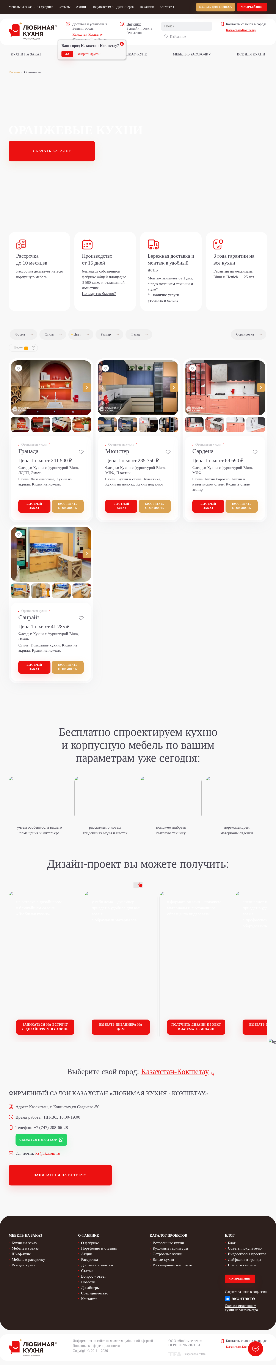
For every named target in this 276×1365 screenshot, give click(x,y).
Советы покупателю (245, 1248)
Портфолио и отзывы (99, 1248)
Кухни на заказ (26, 54)
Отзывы (65, 7)
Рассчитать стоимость (67, 506)
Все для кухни (251, 54)
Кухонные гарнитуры (170, 1248)
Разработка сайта (194, 1354)
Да (67, 53)
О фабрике (45, 7)
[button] (87, 387)
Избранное (178, 36)
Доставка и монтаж (97, 1265)
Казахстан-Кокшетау (87, 34)
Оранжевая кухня (34, 444)
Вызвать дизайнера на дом (120, 1027)
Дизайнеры (90, 1287)
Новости (88, 1282)
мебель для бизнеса (215, 6)
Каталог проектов (168, 1235)
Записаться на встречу (60, 1175)
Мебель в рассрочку (192, 54)
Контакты (167, 7)
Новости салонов (242, 1265)
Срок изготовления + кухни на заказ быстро (241, 1308)
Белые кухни (163, 1259)
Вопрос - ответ (93, 1276)
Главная (14, 72)
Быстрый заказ (34, 506)
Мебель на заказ (20, 7)
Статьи (87, 1271)
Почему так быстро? (99, 293)
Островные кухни (167, 1254)
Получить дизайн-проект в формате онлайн (196, 1027)
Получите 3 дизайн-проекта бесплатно (139, 28)
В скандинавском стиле (172, 1265)
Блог (231, 1243)
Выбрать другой (88, 54)
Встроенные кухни (168, 1243)
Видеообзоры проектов (247, 1254)
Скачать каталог (52, 151)
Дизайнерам (125, 7)
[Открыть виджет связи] (255, 1348)
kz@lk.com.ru (47, 1153)
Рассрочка (89, 1259)
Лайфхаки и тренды (244, 1259)
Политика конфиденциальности (96, 1346)
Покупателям (101, 7)
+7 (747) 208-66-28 (51, 1127)
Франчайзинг (252, 6)
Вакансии (147, 7)
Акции (81, 7)
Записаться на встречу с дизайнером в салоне (45, 1027)
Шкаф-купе (136, 54)
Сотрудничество (94, 1293)
